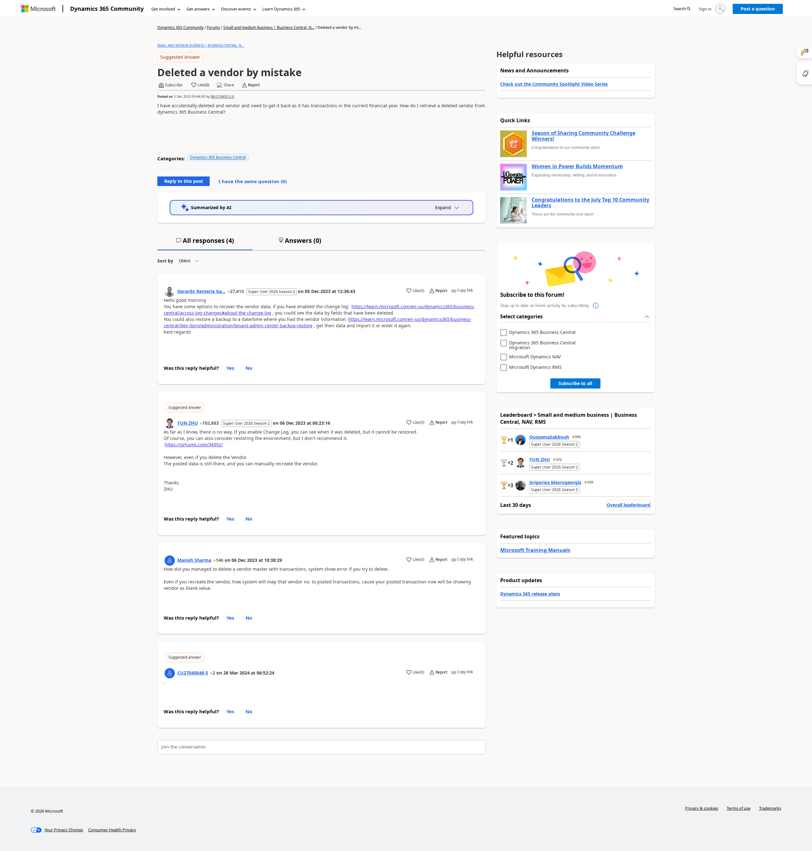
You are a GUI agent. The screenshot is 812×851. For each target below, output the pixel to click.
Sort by (165, 261)
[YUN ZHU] (170, 423)
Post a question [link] (758, 9)
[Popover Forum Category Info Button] (596, 305)
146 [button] (219, 560)
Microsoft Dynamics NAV (535, 357)
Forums (213, 27)
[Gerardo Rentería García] (170, 292)
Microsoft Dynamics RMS (535, 367)
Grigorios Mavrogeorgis (555, 482)
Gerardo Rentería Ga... (201, 291)
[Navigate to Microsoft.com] (38, 8)
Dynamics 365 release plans (530, 594)
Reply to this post (183, 181)
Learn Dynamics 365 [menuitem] (281, 9)
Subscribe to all (575, 383)
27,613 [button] (237, 291)
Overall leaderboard (628, 505)
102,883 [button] (210, 423)
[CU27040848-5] (170, 673)
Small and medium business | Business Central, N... (268, 27)
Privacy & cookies (701, 808)
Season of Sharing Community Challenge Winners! (583, 136)
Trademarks (770, 808)
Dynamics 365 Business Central (218, 157)
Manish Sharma (194, 560)
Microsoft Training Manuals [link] (535, 550)
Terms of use (738, 808)
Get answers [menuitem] (198, 9)
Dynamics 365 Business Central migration (542, 345)
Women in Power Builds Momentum (577, 167)
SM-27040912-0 (222, 96)
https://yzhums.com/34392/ (194, 445)
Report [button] (254, 85)
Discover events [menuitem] (236, 9)
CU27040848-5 (192, 673)
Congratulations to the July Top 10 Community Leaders (590, 202)
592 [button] (578, 437)
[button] (682, 9)
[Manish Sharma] (170, 560)
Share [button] (229, 85)
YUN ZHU (187, 423)
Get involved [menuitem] (163, 9)
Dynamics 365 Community (107, 8)
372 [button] (559, 459)
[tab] (204, 243)
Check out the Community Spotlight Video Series (554, 84)
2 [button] (214, 673)
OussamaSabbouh (549, 437)
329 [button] (590, 482)
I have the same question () (253, 181)
